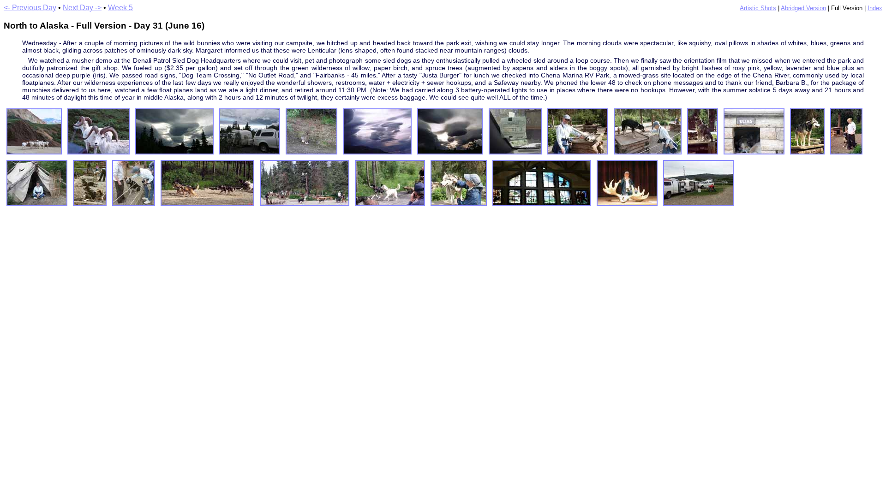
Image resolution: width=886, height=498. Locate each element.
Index (875, 8)
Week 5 (120, 8)
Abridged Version (803, 8)
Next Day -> (82, 8)
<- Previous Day (30, 8)
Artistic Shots (758, 8)
